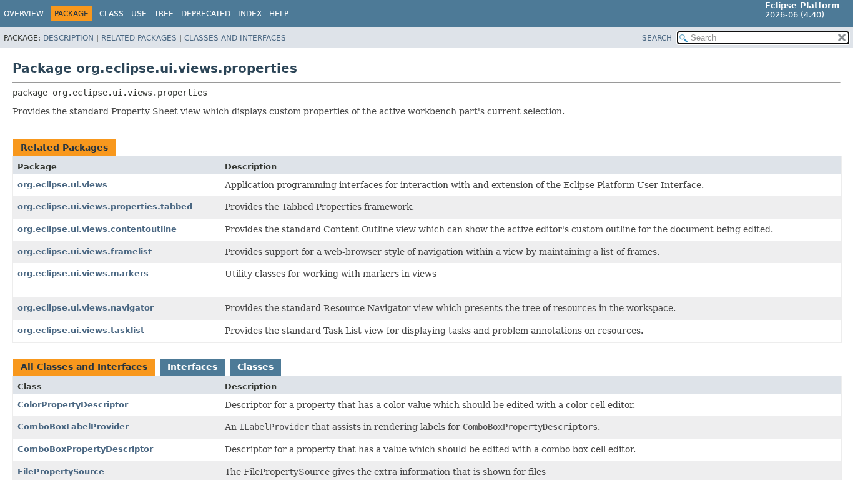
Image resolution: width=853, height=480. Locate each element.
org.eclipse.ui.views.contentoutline (97, 229)
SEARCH (657, 38)
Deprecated (205, 13)
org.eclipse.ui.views (62, 184)
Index (250, 13)
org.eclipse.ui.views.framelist (84, 251)
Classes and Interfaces (235, 38)
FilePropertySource (60, 471)
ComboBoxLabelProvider (73, 426)
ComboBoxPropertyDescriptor (85, 449)
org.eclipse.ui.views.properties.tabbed (104, 206)
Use (139, 13)
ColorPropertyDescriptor (72, 404)
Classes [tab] (255, 367)
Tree (164, 13)
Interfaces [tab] (192, 367)
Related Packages (139, 38)
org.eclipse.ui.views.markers (83, 273)
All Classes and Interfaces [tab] (84, 367)
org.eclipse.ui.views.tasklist (80, 330)
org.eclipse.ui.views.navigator (85, 307)
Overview (24, 13)
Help (278, 13)
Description (68, 38)
